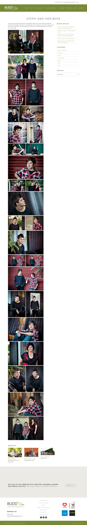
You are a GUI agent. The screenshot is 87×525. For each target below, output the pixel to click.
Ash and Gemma (45, 457)
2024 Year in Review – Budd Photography (66, 38)
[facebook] (41, 517)
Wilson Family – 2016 (29, 459)
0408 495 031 (58, 2)
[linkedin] (46, 517)
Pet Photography (61, 57)
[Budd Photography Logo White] (11, 5)
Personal (59, 55)
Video (59, 65)
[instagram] (43, 517)
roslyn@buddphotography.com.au (70, 2)
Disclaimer (81, 523)
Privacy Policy (75, 523)
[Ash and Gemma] (48, 448)
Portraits (59, 60)
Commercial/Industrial (62, 50)
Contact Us (12, 511)
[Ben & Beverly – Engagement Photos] (15, 448)
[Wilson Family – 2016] (31, 448)
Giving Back (60, 52)
